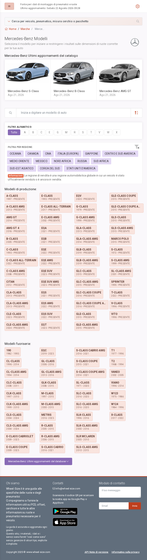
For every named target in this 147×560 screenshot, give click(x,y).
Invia (134, 505)
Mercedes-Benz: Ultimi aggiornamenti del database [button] (37, 461)
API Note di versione (97, 552)
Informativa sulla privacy (126, 552)
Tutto (14, 132)
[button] (73, 21)
